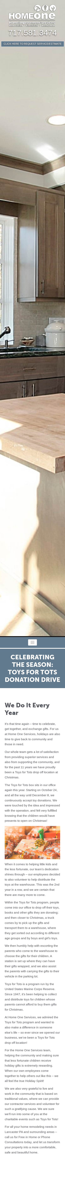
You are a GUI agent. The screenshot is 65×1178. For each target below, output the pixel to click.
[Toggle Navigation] (32, 642)
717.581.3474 (32, 32)
